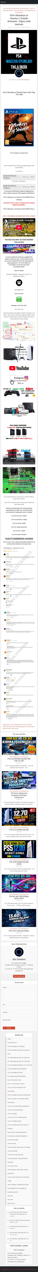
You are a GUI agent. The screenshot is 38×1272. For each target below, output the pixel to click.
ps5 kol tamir (7, 728)
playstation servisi (9, 724)
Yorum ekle (17, 27)
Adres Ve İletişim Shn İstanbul (29, 1269)
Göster (32, 177)
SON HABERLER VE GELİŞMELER (19, 756)
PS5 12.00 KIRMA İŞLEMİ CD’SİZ (19, 863)
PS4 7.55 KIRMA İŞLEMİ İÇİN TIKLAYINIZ (19, 216)
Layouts (11, 1269)
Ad (4, 1004)
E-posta (5, 1012)
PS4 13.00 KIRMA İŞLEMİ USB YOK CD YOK (19, 760)
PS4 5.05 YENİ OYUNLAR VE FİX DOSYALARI (16, 8)
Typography (4, 1269)
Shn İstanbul (27, 27)
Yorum (5, 987)
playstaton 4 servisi (20, 724)
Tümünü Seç (25, 177)
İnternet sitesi (7, 1020)
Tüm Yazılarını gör (19, 976)
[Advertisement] (17, 86)
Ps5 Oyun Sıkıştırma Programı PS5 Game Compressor (19, 795)
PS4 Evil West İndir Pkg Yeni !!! (18, 1226)
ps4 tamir (31, 726)
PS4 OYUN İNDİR (18, 10)
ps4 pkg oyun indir (22, 726)
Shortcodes (17, 1269)
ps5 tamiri (15, 728)
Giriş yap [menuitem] (3, 2)
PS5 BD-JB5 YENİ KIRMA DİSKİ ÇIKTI (19, 897)
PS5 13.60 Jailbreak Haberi (19, 931)
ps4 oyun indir (12, 726)
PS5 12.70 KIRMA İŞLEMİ (19, 830)
